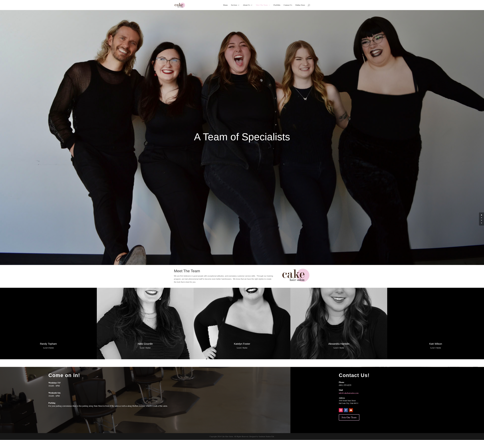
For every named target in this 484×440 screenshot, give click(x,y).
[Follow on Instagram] (341, 410)
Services (234, 5)
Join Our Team (349, 417)
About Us (246, 5)
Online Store (300, 5)
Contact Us (288, 5)
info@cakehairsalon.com (348, 393)
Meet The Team (262, 5)
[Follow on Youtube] (351, 410)
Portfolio (277, 5)
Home (225, 5)
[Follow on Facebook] (346, 410)
